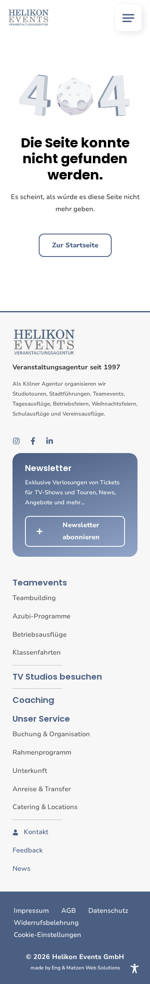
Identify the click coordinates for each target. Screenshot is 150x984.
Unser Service (41, 719)
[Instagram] (16, 441)
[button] (128, 18)
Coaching (33, 700)
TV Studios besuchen (57, 677)
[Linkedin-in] (49, 441)
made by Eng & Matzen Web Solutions (75, 967)
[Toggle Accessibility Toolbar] (134, 968)
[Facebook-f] (33, 441)
